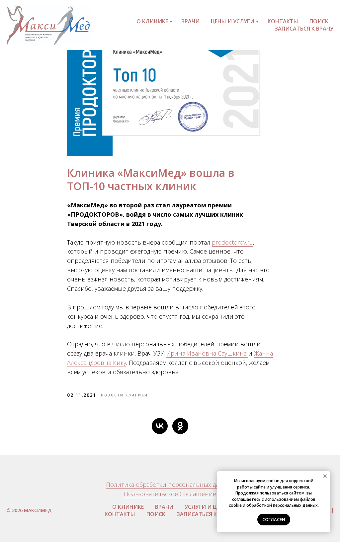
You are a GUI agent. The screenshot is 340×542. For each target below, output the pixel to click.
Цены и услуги (232, 21)
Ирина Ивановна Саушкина (207, 353)
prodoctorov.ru (232, 242)
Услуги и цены (206, 506)
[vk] (160, 426)
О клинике (152, 21)
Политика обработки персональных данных (170, 484)
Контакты (283, 21)
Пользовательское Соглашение (170, 494)
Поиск (318, 21)
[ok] (180, 426)
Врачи (190, 21)
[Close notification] (325, 476)
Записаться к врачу (304, 28)
